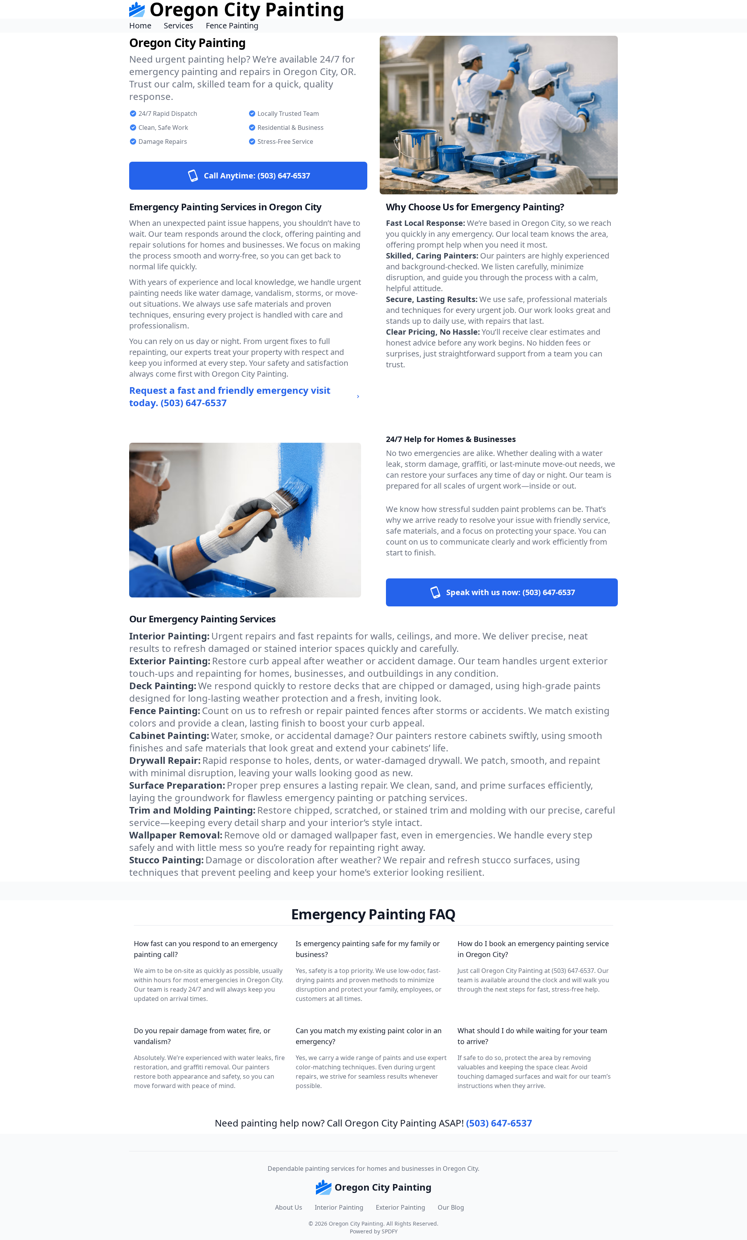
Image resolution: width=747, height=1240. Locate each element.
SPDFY (390, 1231)
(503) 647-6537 (499, 1122)
